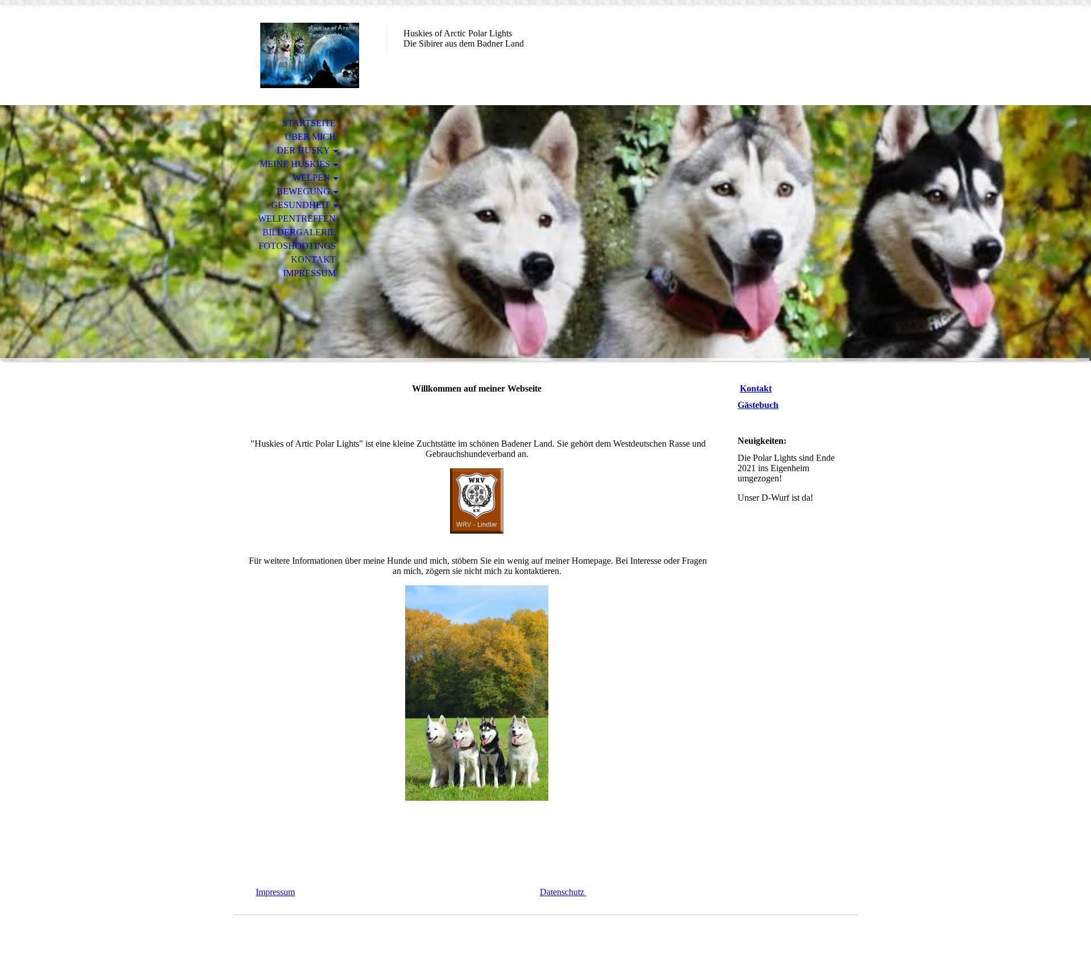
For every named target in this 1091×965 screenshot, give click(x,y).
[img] (309, 55)
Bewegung (303, 191)
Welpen (311, 177)
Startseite (309, 123)
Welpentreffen (297, 218)
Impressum (309, 273)
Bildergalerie (299, 232)
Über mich (310, 137)
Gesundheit (300, 205)
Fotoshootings (297, 246)
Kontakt (313, 259)
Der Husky (303, 150)
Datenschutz (563, 892)
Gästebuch (758, 405)
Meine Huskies (295, 164)
